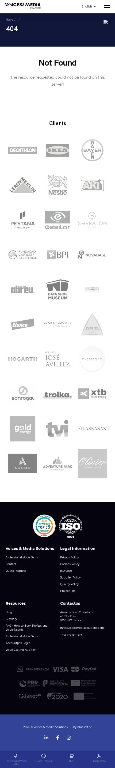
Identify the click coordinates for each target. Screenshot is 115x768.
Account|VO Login (18, 643)
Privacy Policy (69, 557)
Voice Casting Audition (21, 650)
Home (9, 19)
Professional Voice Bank (22, 557)
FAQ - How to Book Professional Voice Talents (27, 627)
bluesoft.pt (84, 727)
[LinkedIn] (46, 737)
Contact (11, 564)
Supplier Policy (70, 577)
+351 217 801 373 (71, 635)
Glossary (11, 619)
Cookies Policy (69, 564)
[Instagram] (69, 737)
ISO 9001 (66, 571)
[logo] (23, 6)
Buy (71, 760)
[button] (44, 526)
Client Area (99, 760)
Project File (67, 591)
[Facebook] (57, 737)
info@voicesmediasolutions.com (82, 628)
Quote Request (16, 571)
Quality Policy (69, 584)
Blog (9, 612)
